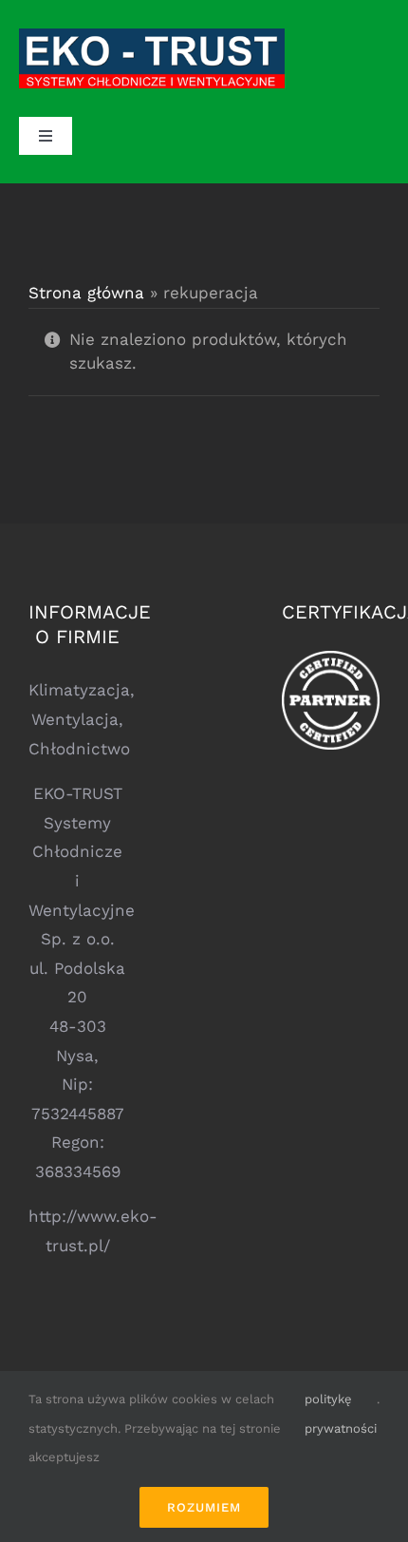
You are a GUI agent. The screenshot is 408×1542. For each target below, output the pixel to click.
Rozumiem (204, 1507)
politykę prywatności (341, 1414)
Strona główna (86, 292)
